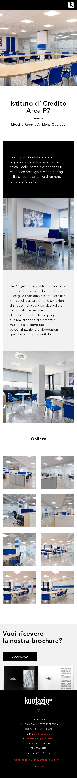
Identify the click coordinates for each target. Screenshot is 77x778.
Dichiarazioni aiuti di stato (48, 760)
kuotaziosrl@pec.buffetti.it (40, 739)
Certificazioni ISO (23, 760)
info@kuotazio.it (42, 734)
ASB (42, 766)
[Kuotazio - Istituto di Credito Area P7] (19, 472)
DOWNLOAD (20, 657)
